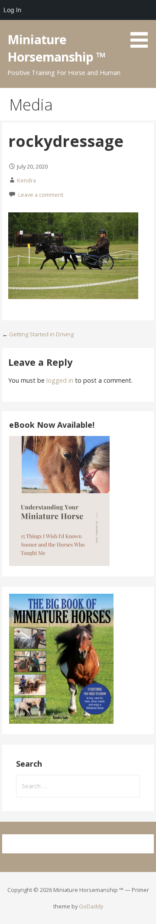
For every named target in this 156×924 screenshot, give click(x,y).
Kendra (26, 180)
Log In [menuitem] (12, 9)
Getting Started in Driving (41, 334)
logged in (59, 380)
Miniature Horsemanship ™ (56, 48)
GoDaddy (91, 906)
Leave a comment (40, 194)
